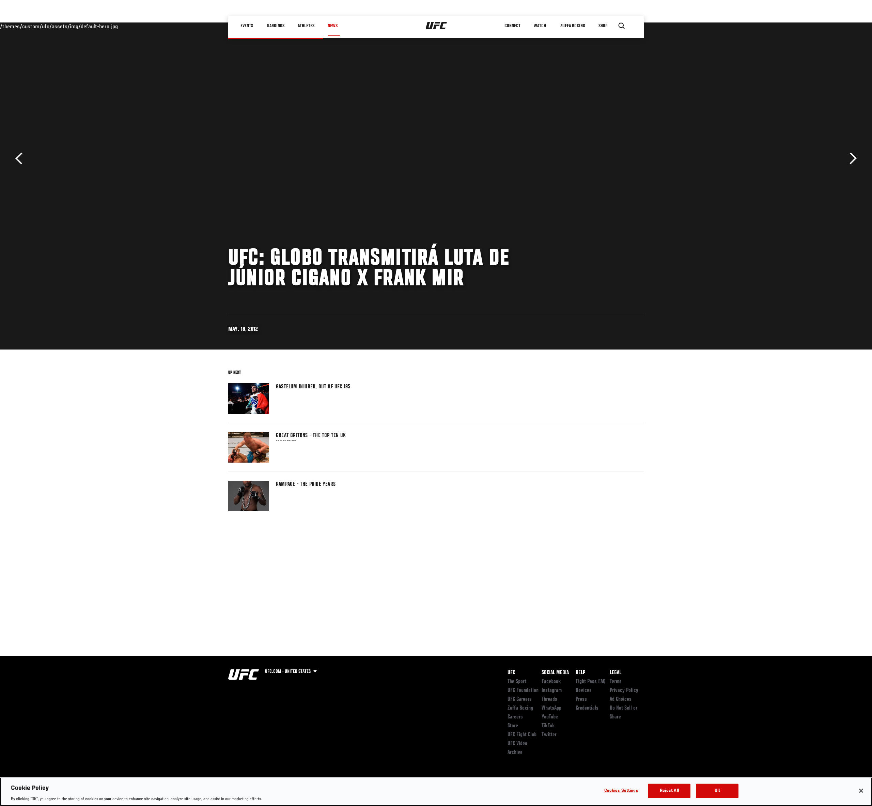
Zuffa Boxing (572, 26)
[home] (436, 26)
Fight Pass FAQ (591, 682)
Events (246, 26)
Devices (584, 690)
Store (513, 726)
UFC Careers (520, 699)
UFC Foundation (523, 690)
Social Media (555, 673)
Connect (512, 26)
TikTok (548, 726)
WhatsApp (551, 708)
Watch (540, 26)
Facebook (551, 682)
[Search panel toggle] (622, 25)
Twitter (549, 735)
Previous (21, 159)
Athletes (306, 26)
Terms (616, 682)
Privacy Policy (624, 690)
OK (717, 790)
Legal (615, 673)
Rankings (275, 26)
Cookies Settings (621, 790)
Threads (549, 699)
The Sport (517, 682)
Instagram (552, 690)
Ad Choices (621, 699)
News (333, 26)
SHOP (602, 26)
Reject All (669, 790)
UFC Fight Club (522, 735)
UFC (511, 673)
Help (580, 673)
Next (851, 159)
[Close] (861, 790)
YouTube (550, 717)
